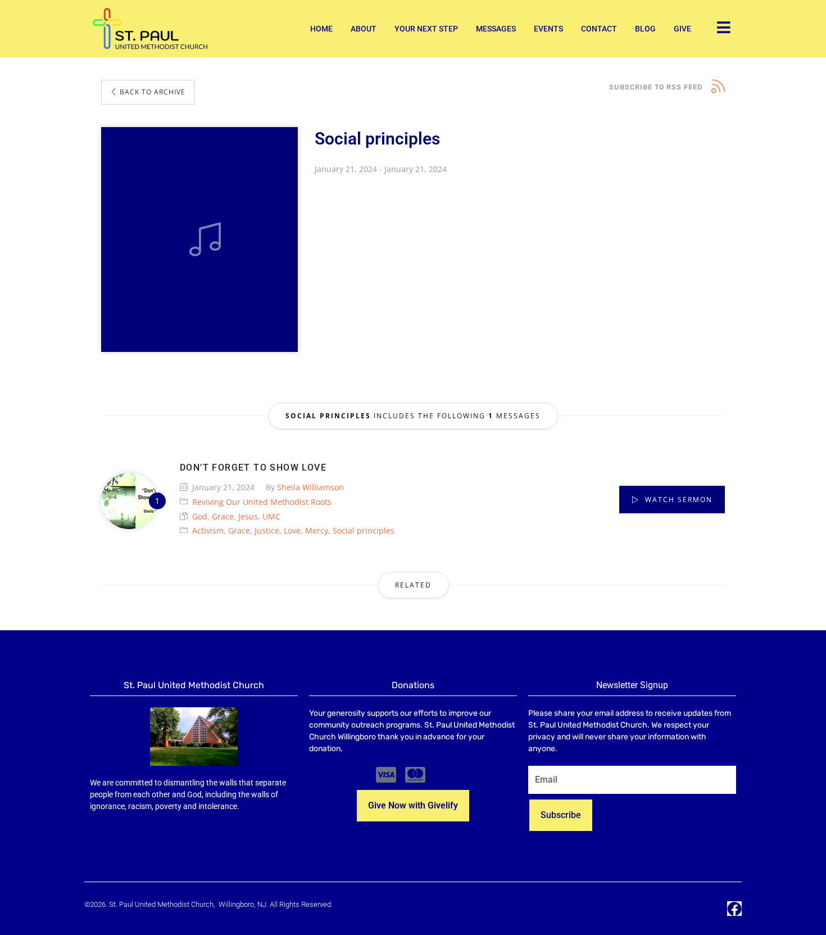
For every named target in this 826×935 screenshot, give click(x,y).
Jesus (248, 516)
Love (292, 530)
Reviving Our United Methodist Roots (262, 501)
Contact (599, 28)
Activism (208, 530)
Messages (496, 28)
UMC (271, 516)
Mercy (316, 530)
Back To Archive (151, 92)
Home (321, 28)
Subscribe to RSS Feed (655, 87)
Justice (267, 530)
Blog (645, 28)
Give (682, 28)
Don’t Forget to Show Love (253, 467)
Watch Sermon (677, 499)
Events (548, 28)
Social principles (363, 530)
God (199, 516)
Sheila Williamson (310, 487)
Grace (223, 516)
